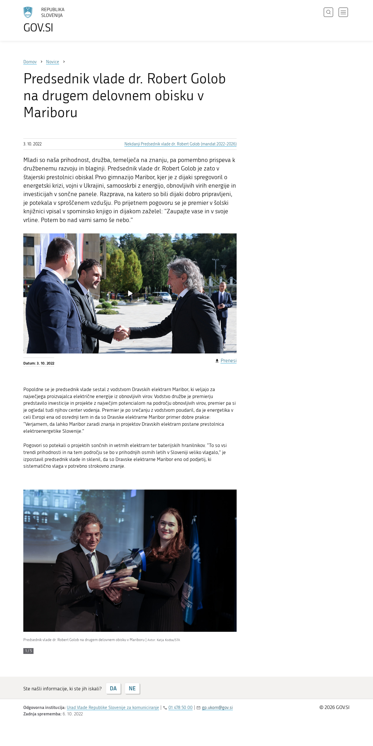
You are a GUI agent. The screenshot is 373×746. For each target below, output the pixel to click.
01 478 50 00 (180, 707)
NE (132, 688)
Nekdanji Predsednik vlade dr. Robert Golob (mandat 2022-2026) (180, 144)
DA (113, 688)
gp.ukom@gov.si (217, 707)
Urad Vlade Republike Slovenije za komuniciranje (113, 707)
